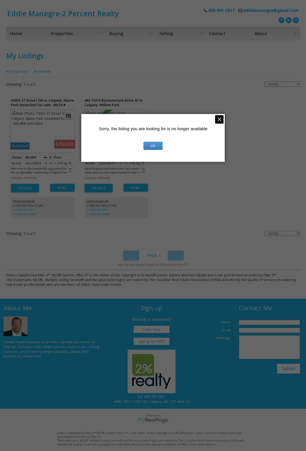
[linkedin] (288, 19)
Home (16, 33)
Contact (217, 33)
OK (153, 145)
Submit (288, 368)
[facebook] (280, 19)
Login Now (151, 329)
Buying (116, 33)
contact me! (31, 356)
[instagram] (295, 19)
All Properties (16, 71)
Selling (166, 33)
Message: (224, 337)
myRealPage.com (153, 420)
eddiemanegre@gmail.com (271, 10)
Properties (62, 33)
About (261, 33)
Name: (226, 322)
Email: (227, 329)
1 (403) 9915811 (24, 210)
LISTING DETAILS (25, 188)
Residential (42, 71)
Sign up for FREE (151, 341)
